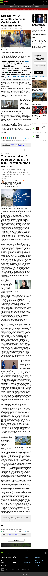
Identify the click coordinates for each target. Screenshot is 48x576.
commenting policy (13, 144)
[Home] (1, 1)
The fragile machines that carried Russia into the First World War (38, 103)
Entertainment (15, 559)
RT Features (35, 78)
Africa (2, 562)
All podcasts (44, 123)
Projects (14, 562)
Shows (14, 560)
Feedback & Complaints (39, 563)
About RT (37, 559)
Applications (26, 557)
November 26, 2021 (26, 79)
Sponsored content (27, 562)
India (2, 563)
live (6, 1)
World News (7, 12)
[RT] (19, 550)
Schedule (25, 560)
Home (3, 12)
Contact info (37, 562)
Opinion (5, 525)
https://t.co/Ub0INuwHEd (16, 77)
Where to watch (27, 559)
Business (3, 560)
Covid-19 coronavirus (6, 140)
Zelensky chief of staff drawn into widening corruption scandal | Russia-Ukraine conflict (24, 6)
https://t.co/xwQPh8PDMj (34, 77)
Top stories (35, 13)
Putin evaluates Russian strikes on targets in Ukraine (24, 9)
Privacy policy (37, 557)
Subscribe (38, 72)
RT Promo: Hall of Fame (39, 560)
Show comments (16, 540)
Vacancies (37, 565)
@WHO (27, 62)
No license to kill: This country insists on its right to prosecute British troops (39, 117)
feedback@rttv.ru (20, 145)
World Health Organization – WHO (20, 140)
